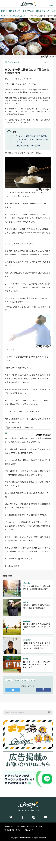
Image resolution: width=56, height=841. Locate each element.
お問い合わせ (28, 830)
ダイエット (25, 680)
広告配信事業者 (9, 830)
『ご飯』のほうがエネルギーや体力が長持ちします (31, 140)
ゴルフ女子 (9, 680)
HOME (3, 16)
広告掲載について (10, 826)
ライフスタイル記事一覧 (17, 16)
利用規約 (20, 826)
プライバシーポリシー (33, 826)
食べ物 (33, 680)
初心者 (17, 680)
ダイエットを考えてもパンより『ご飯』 (31, 136)
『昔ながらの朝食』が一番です (28, 145)
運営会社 (19, 830)
